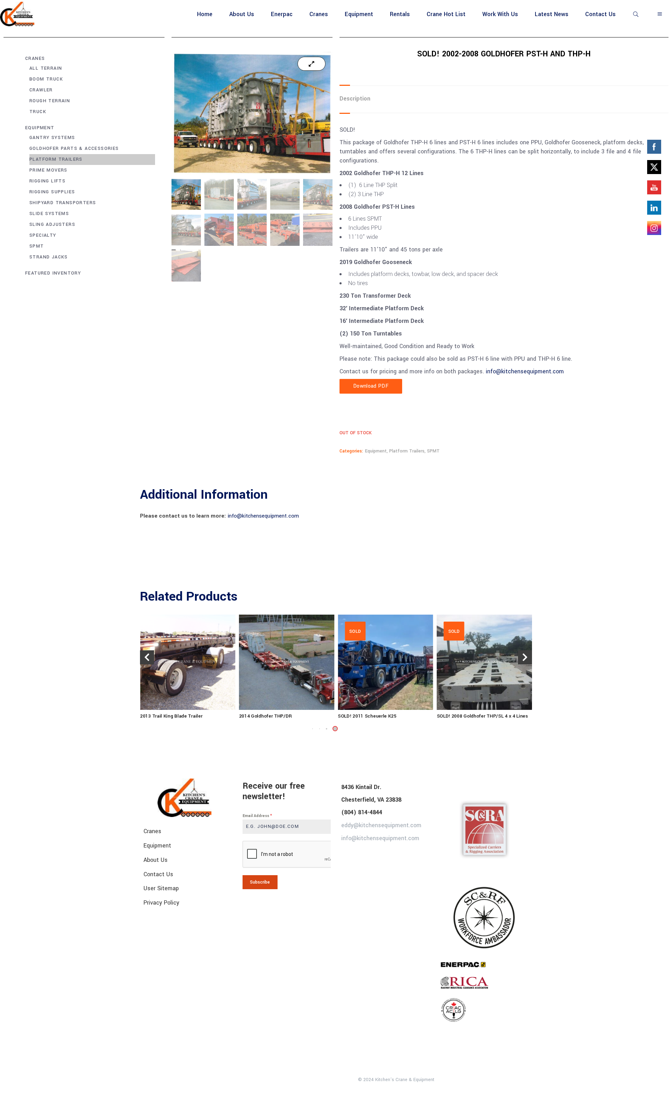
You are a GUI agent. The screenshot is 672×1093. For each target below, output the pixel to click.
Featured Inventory (53, 273)
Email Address (257, 815)
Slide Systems (49, 213)
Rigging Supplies (52, 192)
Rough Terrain (49, 101)
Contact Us (158, 874)
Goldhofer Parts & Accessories (74, 148)
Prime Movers (48, 170)
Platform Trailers (56, 159)
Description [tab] (355, 99)
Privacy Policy (161, 903)
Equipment (40, 128)
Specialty (42, 235)
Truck (37, 112)
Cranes (35, 58)
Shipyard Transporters (62, 203)
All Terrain (45, 68)
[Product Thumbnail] (312, 64)
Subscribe (260, 882)
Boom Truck (46, 79)
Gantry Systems (52, 137)
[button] (326, 728)
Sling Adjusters (52, 224)
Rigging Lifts (47, 181)
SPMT (36, 246)
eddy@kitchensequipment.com (381, 825)
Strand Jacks (48, 257)
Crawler (41, 90)
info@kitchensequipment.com (526, 371)
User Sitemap (161, 888)
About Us (156, 860)
